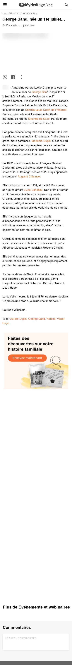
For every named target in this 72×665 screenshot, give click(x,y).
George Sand (36, 318)
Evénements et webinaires (19, 13)
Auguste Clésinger (29, 176)
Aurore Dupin (18, 318)
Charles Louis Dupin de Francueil (46, 110)
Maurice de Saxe (39, 118)
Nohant (51, 318)
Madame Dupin (41, 141)
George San (39, 92)
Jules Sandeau (33, 190)
